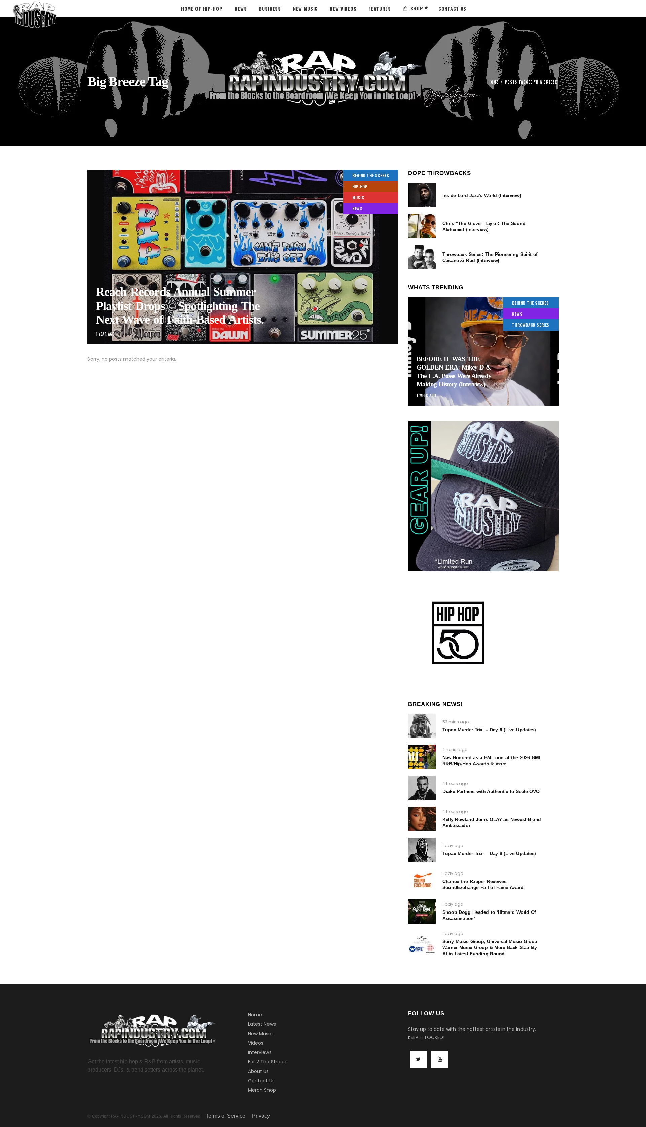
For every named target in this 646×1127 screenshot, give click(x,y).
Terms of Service (225, 1116)
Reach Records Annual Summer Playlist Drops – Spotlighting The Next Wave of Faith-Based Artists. (180, 305)
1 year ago (105, 334)
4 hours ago (455, 783)
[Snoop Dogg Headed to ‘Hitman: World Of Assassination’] (422, 911)
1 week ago (426, 395)
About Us (258, 1071)
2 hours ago (454, 749)
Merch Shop (262, 1090)
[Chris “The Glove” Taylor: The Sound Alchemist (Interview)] (422, 226)
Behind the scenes (370, 175)
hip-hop (359, 186)
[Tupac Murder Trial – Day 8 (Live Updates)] (422, 850)
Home (493, 82)
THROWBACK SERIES (530, 325)
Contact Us (261, 1080)
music (358, 197)
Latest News (262, 1024)
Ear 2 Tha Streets (268, 1061)
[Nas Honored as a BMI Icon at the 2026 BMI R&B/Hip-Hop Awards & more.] (422, 757)
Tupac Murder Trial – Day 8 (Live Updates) (489, 853)
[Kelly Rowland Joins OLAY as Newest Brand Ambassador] (422, 819)
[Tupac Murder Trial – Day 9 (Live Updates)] (422, 726)
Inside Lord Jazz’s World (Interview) (481, 195)
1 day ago (452, 845)
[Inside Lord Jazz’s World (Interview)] (422, 195)
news (357, 208)
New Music (260, 1033)
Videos (255, 1043)
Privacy (261, 1116)
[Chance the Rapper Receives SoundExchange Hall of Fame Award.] (422, 880)
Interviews (260, 1052)
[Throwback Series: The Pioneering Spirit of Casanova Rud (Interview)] (422, 257)
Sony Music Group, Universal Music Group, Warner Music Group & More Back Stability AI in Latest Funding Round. (490, 947)
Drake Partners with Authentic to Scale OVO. (491, 791)
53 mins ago (455, 722)
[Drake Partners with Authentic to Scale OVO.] (422, 788)
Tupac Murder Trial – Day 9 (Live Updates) (489, 729)
